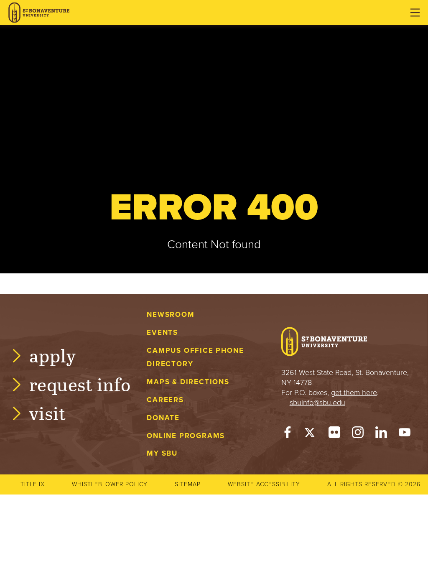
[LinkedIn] (381, 434)
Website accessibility (264, 484)
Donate (163, 417)
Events (162, 332)
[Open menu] (415, 12)
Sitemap (188, 484)
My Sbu (162, 453)
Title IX (32, 484)
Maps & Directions (188, 381)
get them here (354, 392)
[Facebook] (287, 434)
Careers (165, 399)
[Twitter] (311, 434)
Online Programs (186, 435)
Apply (52, 355)
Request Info (80, 384)
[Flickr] (334, 434)
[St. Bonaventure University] (38, 13)
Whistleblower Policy (110, 484)
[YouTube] (404, 434)
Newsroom (170, 314)
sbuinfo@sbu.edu (317, 402)
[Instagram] (358, 434)
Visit (47, 413)
